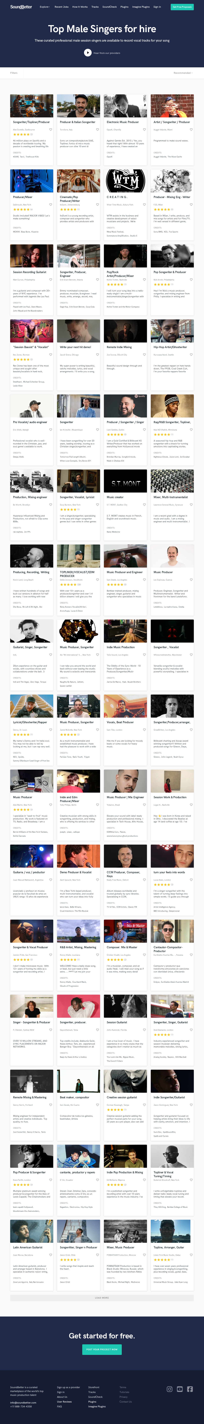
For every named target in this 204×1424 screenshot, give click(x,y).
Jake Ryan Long (181, 1282)
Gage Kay (64, 307)
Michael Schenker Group (33, 382)
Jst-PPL (27, 532)
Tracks (95, 6)
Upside (21, 757)
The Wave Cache (175, 157)
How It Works (80, 6)
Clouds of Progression (69, 986)
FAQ (59, 1406)
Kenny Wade (65, 982)
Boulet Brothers (134, 682)
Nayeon (171, 1057)
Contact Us (126, 1401)
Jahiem (80, 682)
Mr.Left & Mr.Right (30, 607)
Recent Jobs (62, 6)
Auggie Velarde (160, 157)
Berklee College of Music (177, 1207)
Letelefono (158, 607)
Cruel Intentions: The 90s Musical (74, 911)
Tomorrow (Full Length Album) (72, 457)
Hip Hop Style (87, 1207)
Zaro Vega (34, 682)
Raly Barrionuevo (36, 1282)
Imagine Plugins (141, 6)
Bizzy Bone (25, 232)
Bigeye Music (128, 1057)
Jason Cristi (65, 1282)
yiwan (69, 832)
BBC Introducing (161, 911)
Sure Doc (157, 1132)
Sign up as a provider (68, 1387)
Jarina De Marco (114, 682)
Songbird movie (128, 457)
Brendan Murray (113, 457)
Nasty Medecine (113, 532)
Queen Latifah (66, 686)
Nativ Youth (78, 757)
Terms (123, 1387)
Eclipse (157, 982)
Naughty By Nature (68, 682)
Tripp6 (87, 757)
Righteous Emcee (161, 457)
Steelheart (17, 382)
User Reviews (64, 1401)
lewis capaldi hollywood (23, 1207)
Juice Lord (173, 457)
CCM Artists (122, 907)
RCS (166, 232)
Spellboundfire (169, 1132)
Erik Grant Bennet (76, 307)
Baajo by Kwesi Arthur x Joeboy (73, 1057)
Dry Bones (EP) (85, 461)
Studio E (133, 236)
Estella (181, 607)
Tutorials (124, 1392)
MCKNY (16, 232)
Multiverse (135, 1282)
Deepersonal (174, 911)
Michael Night (124, 1282)
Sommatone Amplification (118, 236)
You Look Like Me (114, 1057)
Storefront (93, 1387)
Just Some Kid (19, 1132)
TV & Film (111, 907)
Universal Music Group (163, 1282)
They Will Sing (160, 1207)
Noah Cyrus (178, 757)
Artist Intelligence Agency (164, 907)
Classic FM (132, 907)
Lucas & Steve (77, 611)
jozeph (63, 832)
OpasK (110, 157)
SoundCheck (109, 6)
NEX (15, 757)
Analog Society (160, 1057)
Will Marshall (180, 1057)
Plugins (124, 6)
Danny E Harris (33, 1132)
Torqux (43, 682)
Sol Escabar (185, 457)
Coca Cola (90, 307)
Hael (124, 682)
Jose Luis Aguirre (20, 1282)
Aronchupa (64, 611)
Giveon (157, 757)
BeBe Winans (75, 907)
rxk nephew (18, 532)
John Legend (166, 757)
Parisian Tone (65, 757)
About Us (62, 1397)
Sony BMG (158, 232)
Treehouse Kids (32, 157)
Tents (43, 1132)
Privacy (123, 1397)
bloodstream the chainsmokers (26, 1211)
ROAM (15, 157)
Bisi (40, 607)
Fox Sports (173, 232)
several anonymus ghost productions (122, 836)
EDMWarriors (112, 832)
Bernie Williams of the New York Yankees (30, 832)
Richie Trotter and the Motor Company (123, 307)
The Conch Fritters (115, 1061)
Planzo (122, 832)
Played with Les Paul (21, 307)
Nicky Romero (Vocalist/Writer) (73, 607)
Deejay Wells (18, 457)
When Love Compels (68, 461)
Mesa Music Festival (115, 232)
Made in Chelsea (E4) (115, 461)
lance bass (64, 907)
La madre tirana (170, 607)
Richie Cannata (19, 836)
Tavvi (22, 157)
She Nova (17, 607)
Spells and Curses (161, 1136)
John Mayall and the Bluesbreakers (28, 311)
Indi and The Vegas (21, 682)
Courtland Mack (79, 982)
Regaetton (64, 1207)
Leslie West (17, 386)
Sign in (157, 6)
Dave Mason (36, 307)
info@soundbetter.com (23, 1402)
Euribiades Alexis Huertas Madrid (175, 982)
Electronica (74, 1207)
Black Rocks (112, 1282)
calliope (76, 832)
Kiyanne (34, 232)
